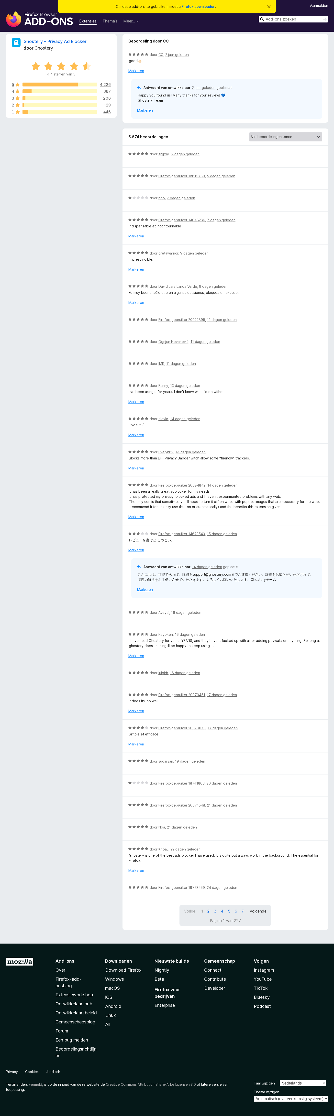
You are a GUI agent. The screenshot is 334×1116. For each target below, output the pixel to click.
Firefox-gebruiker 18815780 (181, 176)
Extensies (88, 21)
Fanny (163, 385)
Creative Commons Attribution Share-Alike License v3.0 (151, 1084)
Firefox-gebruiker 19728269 (181, 887)
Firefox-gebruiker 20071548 (181, 805)
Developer (214, 988)
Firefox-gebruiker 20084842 (181, 485)
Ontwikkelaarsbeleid (76, 1012)
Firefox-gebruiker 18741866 (181, 783)
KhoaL (163, 849)
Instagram (264, 970)
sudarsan (165, 761)
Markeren (136, 71)
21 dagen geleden (222, 805)
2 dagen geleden (185, 154)
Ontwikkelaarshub (74, 1003)
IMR (161, 363)
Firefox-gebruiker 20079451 (181, 695)
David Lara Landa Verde (177, 286)
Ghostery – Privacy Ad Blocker (55, 41)
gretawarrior (168, 253)
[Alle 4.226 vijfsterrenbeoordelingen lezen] (59, 84)
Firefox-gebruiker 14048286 (181, 220)
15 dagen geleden (222, 534)
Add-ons (65, 961)
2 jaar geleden (177, 55)
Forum (62, 1030)
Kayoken (165, 634)
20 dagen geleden (222, 783)
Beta (159, 979)
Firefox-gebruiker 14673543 (181, 534)
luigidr (163, 673)
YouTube (263, 979)
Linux (110, 1015)
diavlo (163, 419)
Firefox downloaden (198, 6)
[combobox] (293, 19)
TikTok (261, 988)
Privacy (12, 1072)
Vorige (189, 911)
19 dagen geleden (190, 761)
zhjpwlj (163, 154)
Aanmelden (319, 5)
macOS (112, 988)
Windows (114, 979)
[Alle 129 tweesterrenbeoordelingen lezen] (59, 105)
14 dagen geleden (185, 419)
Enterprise (165, 1005)
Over (60, 970)
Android (113, 1006)
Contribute (215, 979)
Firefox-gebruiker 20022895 (181, 320)
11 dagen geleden (222, 320)
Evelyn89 (166, 452)
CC (160, 55)
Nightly (162, 970)
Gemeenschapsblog (75, 1021)
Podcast (262, 1006)
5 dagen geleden (221, 176)
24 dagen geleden (222, 887)
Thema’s (109, 21)
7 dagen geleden (181, 198)
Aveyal (163, 612)
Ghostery (43, 48)
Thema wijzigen (266, 1092)
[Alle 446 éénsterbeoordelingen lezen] (59, 112)
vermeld (35, 1084)
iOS (108, 997)
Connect (213, 970)
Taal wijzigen (264, 1083)
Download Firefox (123, 970)
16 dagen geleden (186, 612)
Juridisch (53, 1072)
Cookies (32, 1072)
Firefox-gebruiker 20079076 (182, 728)
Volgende (258, 911)
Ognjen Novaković (173, 342)
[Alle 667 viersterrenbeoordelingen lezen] (59, 91)
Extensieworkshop (74, 994)
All (107, 1024)
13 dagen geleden (185, 385)
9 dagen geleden (194, 253)
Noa (161, 827)
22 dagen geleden (185, 849)
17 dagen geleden (222, 695)
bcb (161, 198)
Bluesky (262, 997)
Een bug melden (72, 1039)
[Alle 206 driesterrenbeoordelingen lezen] (59, 98)
